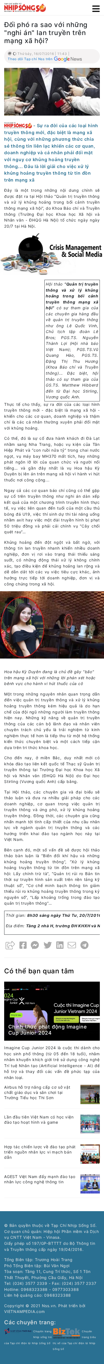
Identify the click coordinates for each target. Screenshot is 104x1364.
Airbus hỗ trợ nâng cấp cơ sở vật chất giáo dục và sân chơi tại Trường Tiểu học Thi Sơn (37, 1092)
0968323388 (57, 1295)
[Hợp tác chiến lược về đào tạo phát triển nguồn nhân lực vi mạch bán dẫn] (90, 1153)
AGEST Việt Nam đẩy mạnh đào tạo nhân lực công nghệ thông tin (39, 1179)
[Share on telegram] (84, 945)
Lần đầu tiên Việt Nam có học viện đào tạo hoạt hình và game (38, 1120)
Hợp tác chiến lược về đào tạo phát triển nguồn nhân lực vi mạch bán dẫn (40, 1152)
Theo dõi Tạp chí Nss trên (30, 59)
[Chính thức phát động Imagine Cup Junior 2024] (52, 1010)
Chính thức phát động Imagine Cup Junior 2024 (47, 1030)
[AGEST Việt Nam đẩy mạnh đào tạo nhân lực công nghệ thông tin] (90, 1183)
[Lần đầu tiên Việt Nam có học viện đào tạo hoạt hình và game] (90, 1123)
